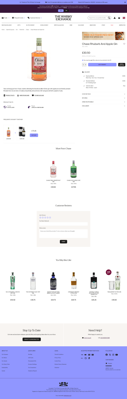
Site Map (30, 354)
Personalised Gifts (32, 361)
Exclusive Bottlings (32, 364)
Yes (61, 10)
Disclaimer (85, 106)
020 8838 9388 (105, 338)
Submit (63, 241)
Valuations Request (32, 370)
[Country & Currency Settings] (124, 18)
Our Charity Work (6, 364)
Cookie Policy (58, 361)
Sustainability (5, 367)
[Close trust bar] (125, 2)
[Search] (109, 18)
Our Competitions (32, 367)
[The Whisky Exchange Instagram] (113, 355)
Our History (4, 357)
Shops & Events (18, 18)
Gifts (18, 25)
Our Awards (4, 361)
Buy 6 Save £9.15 (121, 65)
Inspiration (122, 25)
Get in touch (87, 338)
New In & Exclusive (7, 25)
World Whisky (44, 25)
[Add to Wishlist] (124, 44)
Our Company (5, 354)
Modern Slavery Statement (60, 364)
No (66, 10)
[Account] (115, 18)
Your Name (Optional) (44, 221)
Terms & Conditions (59, 354)
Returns (84, 98)
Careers (3, 370)
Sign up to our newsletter (31, 339)
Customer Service (35, 18)
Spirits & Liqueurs (59, 25)
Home (3, 29)
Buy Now (34, 135)
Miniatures (93, 25)
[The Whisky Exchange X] (110, 355)
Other (103, 25)
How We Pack (86, 94)
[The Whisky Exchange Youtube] (116, 355)
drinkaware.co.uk (67, 395)
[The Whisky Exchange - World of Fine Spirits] (63, 17)
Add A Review (42, 215)
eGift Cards (30, 357)
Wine (71, 25)
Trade (5, 18)
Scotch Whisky (30, 25)
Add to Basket (102, 64)
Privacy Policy (58, 357)
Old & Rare (81, 25)
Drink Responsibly (88, 102)
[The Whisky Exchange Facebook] (107, 355)
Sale (112, 25)
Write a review (42, 228)
